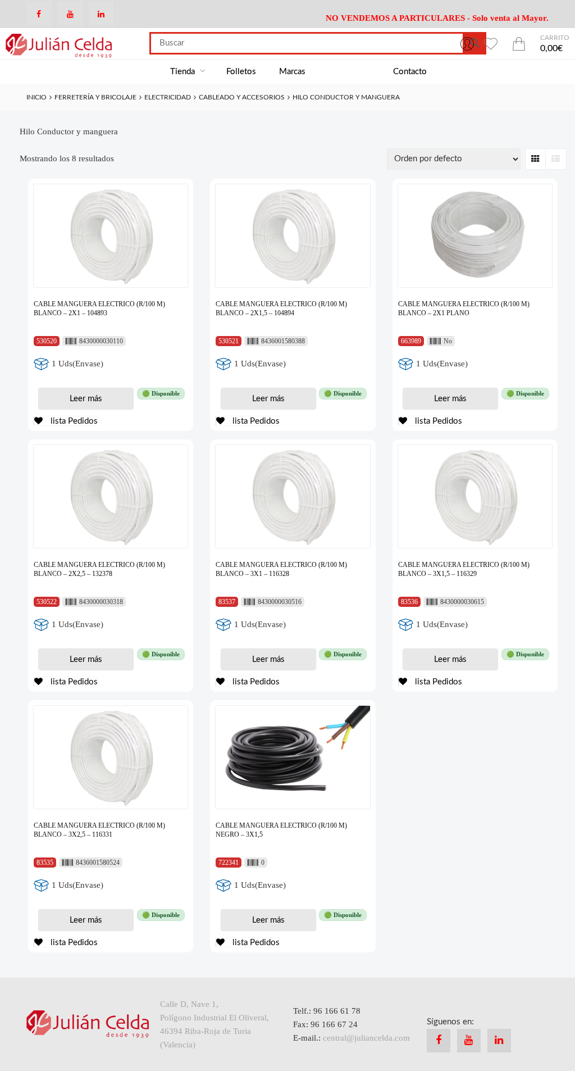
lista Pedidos (73, 421)
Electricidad (167, 97)
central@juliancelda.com (366, 1037)
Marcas (292, 71)
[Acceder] (467, 43)
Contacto (410, 71)
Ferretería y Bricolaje (95, 97)
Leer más (86, 398)
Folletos (241, 71)
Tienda (183, 71)
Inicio (36, 97)
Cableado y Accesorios (242, 97)
